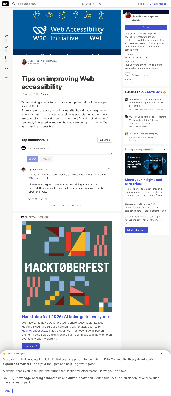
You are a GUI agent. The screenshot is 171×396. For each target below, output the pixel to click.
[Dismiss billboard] (165, 353)
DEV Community (151, 91)
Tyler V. (32, 169)
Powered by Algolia (90, 4)
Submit (32, 158)
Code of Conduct (58, 205)
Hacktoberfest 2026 (34, 330)
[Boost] (6, 68)
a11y (36, 94)
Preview (46, 158)
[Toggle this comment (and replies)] (23, 174)
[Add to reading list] (6, 59)
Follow (146, 27)
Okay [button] (7, 390)
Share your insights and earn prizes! (143, 182)
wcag (44, 94)
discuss (26, 94)
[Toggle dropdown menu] (109, 168)
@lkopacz (34, 178)
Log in (141, 3)
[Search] (13, 3)
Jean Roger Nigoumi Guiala (42, 60)
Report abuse (76, 205)
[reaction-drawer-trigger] (6, 37)
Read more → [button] (30, 346)
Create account (158, 3)
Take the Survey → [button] (136, 230)
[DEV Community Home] (5, 3)
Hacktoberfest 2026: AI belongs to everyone (65, 316)
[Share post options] (6, 77)
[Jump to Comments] (6, 48)
